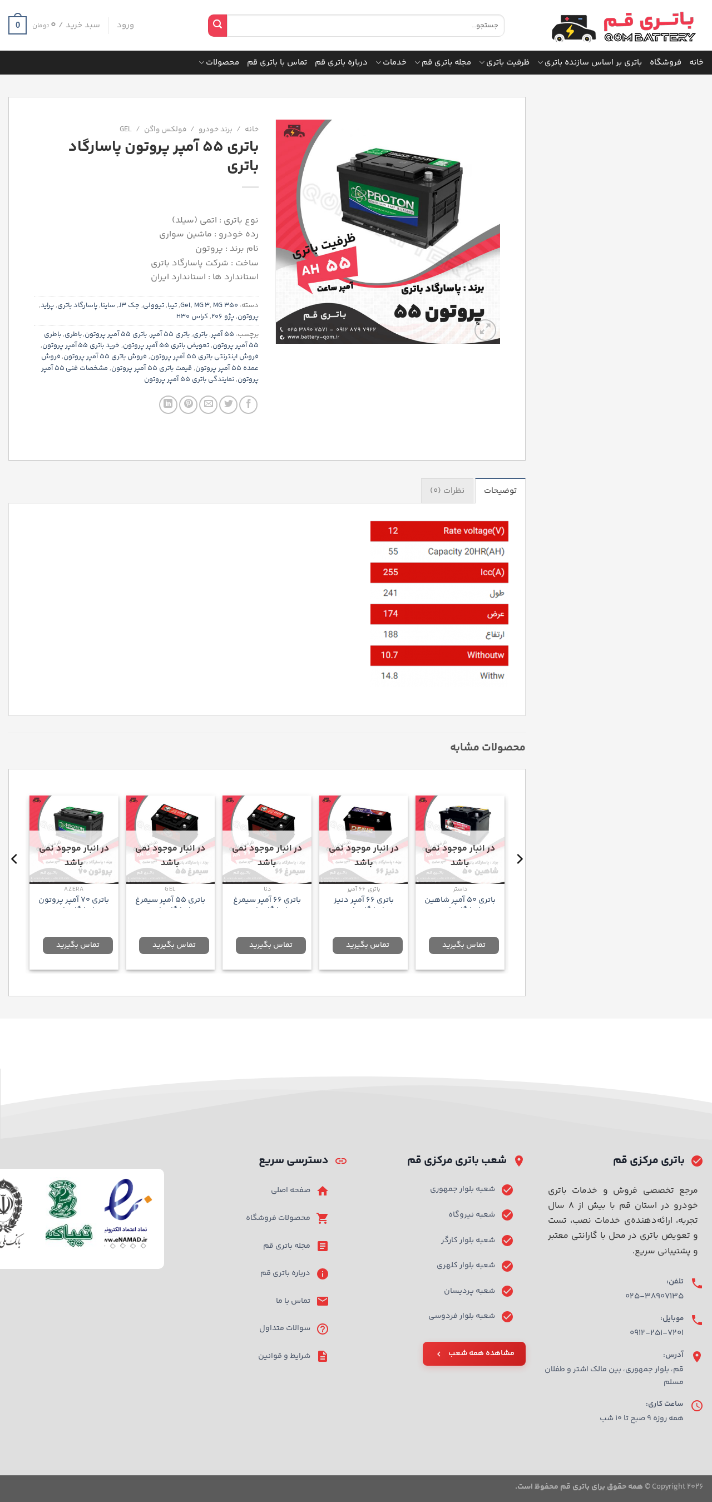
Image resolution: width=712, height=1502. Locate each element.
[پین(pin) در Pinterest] (188, 405)
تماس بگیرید (464, 945)
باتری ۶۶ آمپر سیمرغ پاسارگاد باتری (267, 905)
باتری (200, 334)
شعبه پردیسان (469, 1291)
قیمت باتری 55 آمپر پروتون (151, 368)
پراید (47, 305)
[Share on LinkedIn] (168, 405)
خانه (696, 62)
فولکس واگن (165, 129)
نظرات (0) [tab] (447, 491)
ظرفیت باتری (508, 62)
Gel (126, 129)
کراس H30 (192, 316)
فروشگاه (665, 62)
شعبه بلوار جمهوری (462, 1189)
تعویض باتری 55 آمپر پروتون (166, 345)
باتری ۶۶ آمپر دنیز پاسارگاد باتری (364, 905)
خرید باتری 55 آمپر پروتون (81, 345)
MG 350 (225, 305)
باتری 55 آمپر (170, 334)
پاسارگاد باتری (77, 305)
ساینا (108, 305)
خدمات (395, 62)
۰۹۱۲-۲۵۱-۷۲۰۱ (657, 1333)
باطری (73, 334)
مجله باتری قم (446, 62)
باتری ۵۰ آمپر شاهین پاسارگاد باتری (460, 905)
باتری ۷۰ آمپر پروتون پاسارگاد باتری (73, 905)
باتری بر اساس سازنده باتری (593, 62)
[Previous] (519, 881)
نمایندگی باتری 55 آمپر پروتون (189, 379)
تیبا (172, 305)
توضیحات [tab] (500, 491)
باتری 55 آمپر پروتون (116, 334)
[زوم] (485, 330)
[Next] (15, 881)
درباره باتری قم (341, 62)
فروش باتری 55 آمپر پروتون (105, 356)
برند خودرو (216, 129)
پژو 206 (222, 316)
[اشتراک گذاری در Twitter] (228, 405)
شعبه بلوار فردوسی (461, 1316)
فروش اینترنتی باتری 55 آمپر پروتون (204, 356)
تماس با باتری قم (277, 62)
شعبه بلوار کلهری (466, 1265)
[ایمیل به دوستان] (208, 405)
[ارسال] (217, 25)
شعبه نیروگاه (471, 1215)
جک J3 (129, 305)
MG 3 (202, 305)
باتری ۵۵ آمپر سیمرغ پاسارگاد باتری (170, 905)
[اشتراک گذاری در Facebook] (248, 405)
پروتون (248, 316)
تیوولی (153, 305)
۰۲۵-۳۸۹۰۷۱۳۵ (654, 1296)
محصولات (222, 62)
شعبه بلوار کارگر (468, 1240)
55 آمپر (222, 334)
